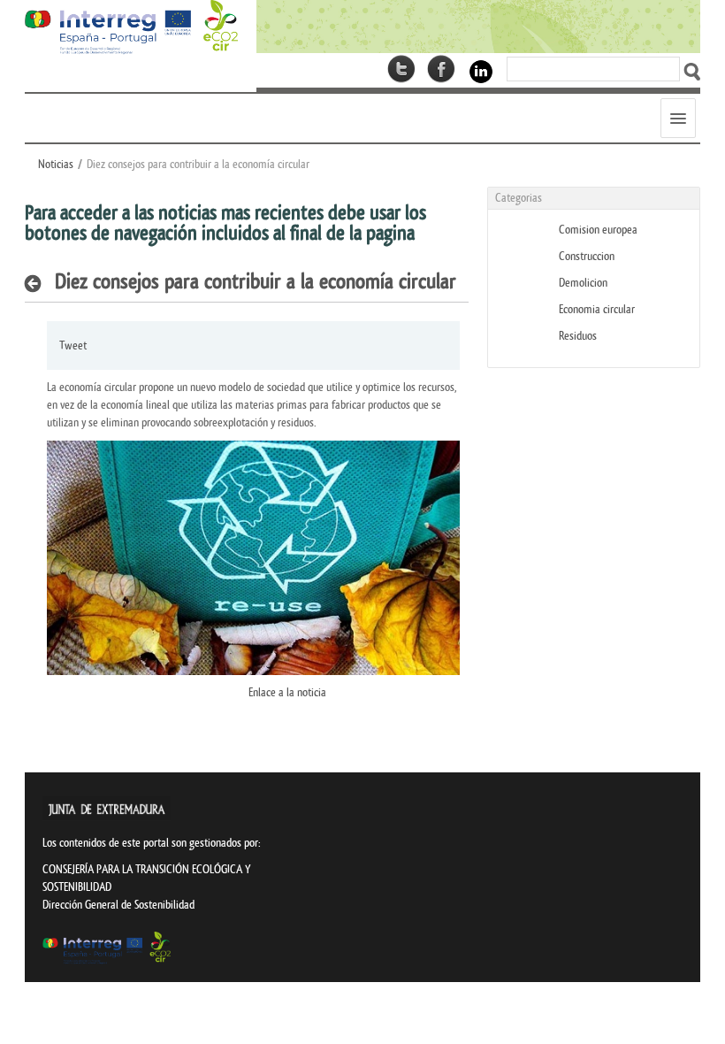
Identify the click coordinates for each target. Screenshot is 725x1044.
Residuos (578, 336)
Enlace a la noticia (287, 692)
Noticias (55, 164)
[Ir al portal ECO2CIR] (131, 27)
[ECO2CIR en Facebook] (441, 69)
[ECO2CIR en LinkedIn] (481, 70)
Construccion (586, 256)
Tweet (73, 345)
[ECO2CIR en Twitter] (401, 69)
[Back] (37, 283)
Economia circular (597, 309)
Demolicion (583, 282)
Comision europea (598, 229)
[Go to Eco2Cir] (478, 26)
